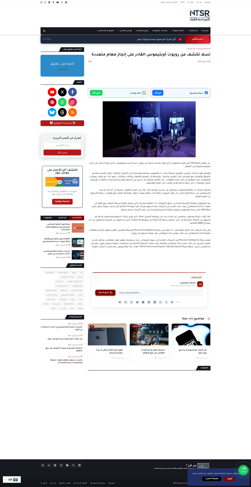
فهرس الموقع (65, 483)
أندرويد (80, 277)
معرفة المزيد (211, 479)
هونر (72, 308)
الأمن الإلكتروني (77, 286)
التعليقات (48, 218)
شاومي (80, 304)
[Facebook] (172, 302)
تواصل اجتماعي (52, 295)
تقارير (80, 295)
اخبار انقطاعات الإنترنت (74, 281)
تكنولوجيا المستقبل (67, 295)
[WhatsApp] (160, 302)
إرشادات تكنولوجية (67, 277)
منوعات (45, 304)
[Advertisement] (93, 14)
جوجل (73, 299)
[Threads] (131, 302)
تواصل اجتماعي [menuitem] (126, 31)
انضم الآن (96, 92)
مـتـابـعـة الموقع (63, 123)
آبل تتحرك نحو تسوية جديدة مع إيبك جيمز (159, 39)
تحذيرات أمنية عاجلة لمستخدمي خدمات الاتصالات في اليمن (56, 252)
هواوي (80, 308)
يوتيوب (53, 308)
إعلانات (182, 2)
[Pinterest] (149, 302)
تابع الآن (158, 92)
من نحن (199, 2)
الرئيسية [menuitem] (205, 31)
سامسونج (63, 299)
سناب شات (51, 299)
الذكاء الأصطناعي (62, 286)
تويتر (80, 299)
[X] (166, 302)
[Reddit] (143, 302)
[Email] (120, 302)
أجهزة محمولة (63, 272)
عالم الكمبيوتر (68, 304)
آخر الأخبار (62, 218)
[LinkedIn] (154, 302)
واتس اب (63, 308)
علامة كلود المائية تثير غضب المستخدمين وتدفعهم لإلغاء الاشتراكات (58, 227)
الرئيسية (207, 2)
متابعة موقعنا (62, 201)
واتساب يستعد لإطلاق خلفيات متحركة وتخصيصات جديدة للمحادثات (66, 361)
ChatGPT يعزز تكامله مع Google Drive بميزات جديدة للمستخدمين (56, 240)
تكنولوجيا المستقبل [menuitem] (106, 31)
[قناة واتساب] (243, 470)
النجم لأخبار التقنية (184, 483)
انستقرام (64, 290)
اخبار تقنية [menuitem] (194, 31)
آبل (81, 272)
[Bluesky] (137, 302)
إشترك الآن (62, 152)
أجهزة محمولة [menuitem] (178, 31)
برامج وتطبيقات (51, 290)
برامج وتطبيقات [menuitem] (142, 31)
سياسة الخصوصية (97, 483)
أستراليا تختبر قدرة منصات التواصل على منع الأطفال (64, 349)
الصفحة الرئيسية (203, 49)
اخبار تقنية (59, 281)
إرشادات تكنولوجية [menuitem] (160, 31)
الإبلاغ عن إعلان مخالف (169, 2)
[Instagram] (125, 302)
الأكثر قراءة (76, 218)
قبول (229, 479)
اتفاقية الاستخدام (80, 483)
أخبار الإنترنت (191, 49)
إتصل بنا (191, 2)
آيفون (74, 272)
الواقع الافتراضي (76, 290)
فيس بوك (56, 304)
